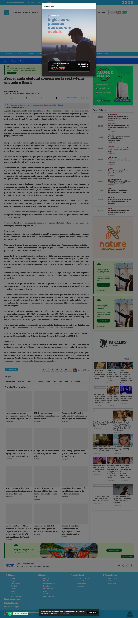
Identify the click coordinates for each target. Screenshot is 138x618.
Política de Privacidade (61, 613)
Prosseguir (92, 612)
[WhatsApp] (10, 614)
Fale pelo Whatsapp (20, 613)
